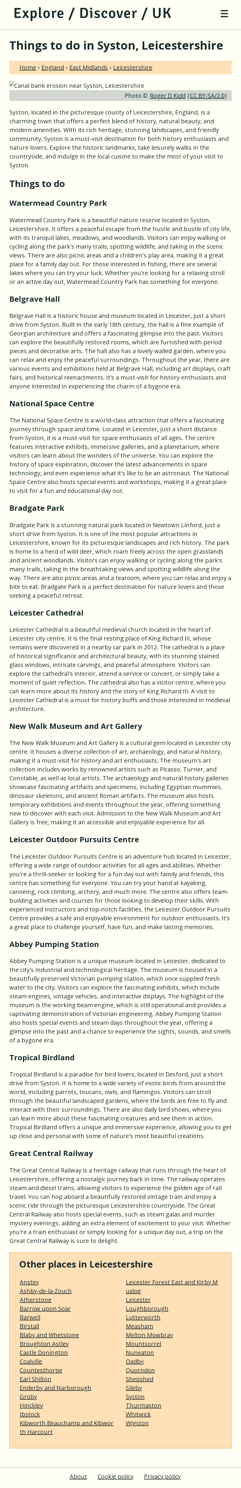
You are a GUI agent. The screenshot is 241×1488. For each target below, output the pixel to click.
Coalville (31, 1361)
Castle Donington (44, 1352)
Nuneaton (140, 1352)
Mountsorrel (143, 1344)
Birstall (29, 1326)
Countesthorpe (41, 1370)
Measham (139, 1326)
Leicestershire (132, 67)
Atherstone (35, 1300)
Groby (28, 1397)
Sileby (134, 1388)
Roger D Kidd (167, 96)
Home (27, 67)
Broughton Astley (44, 1344)
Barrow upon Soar (45, 1308)
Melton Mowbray (149, 1335)
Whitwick (138, 1414)
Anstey (29, 1282)
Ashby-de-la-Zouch (46, 1291)
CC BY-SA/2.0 (207, 96)
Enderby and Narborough (55, 1388)
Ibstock (30, 1414)
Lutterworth (143, 1317)
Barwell (30, 1317)
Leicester (138, 1300)
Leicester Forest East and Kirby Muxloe (172, 1286)
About (78, 1476)
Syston (135, 1397)
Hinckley (31, 1405)
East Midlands (88, 67)
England (52, 67)
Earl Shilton (35, 1379)
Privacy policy (162, 1476)
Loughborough (147, 1308)
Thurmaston (143, 1405)
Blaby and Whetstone (49, 1335)
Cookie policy (115, 1476)
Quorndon (140, 1370)
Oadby (135, 1361)
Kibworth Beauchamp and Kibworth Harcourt (66, 1427)
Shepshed (139, 1379)
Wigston (137, 1423)
